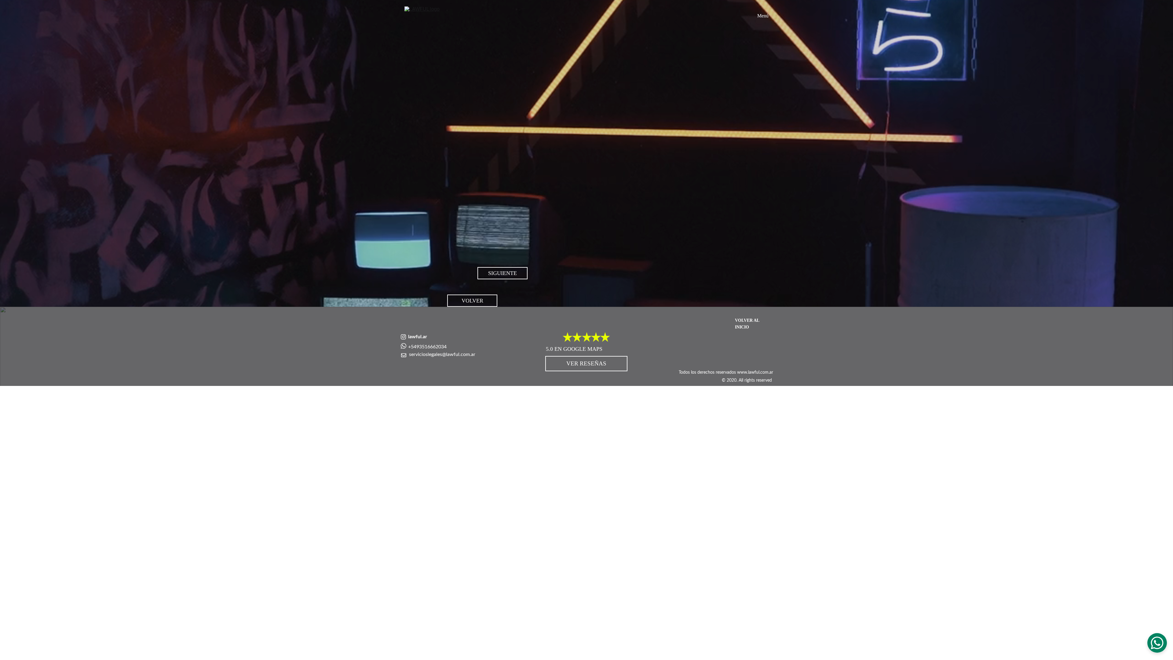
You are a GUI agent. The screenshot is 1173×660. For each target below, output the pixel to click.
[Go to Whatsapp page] (403, 346)
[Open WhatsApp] (1157, 643)
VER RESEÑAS (586, 363)
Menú (763, 15)
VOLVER (472, 301)
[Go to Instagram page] (403, 336)
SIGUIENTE (502, 273)
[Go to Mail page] (403, 355)
